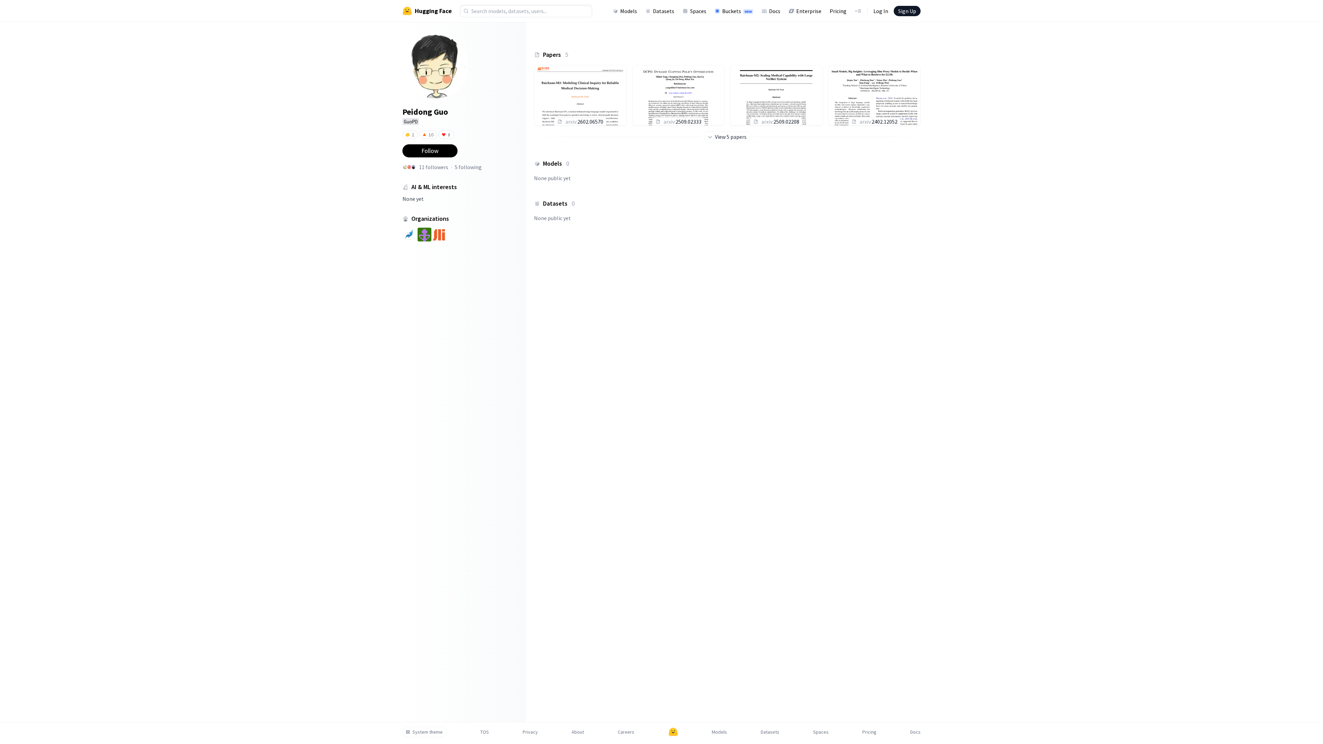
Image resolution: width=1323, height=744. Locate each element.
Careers (626, 732)
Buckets (737, 11)
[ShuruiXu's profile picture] (413, 167)
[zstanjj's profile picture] (405, 167)
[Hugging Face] (673, 732)
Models (628, 11)
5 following (468, 167)
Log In (880, 11)
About (578, 732)
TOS (484, 732)
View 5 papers (731, 136)
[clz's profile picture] (409, 167)
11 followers (433, 167)
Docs (774, 11)
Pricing (838, 11)
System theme (427, 732)
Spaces (698, 11)
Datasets (663, 11)
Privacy (530, 732)
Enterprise (808, 11)
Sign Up (907, 11)
